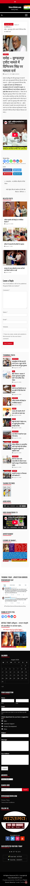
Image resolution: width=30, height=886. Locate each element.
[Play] (5, 506)
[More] (20, 161)
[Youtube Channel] (14, 616)
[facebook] (8, 838)
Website (5, 327)
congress (18, 163)
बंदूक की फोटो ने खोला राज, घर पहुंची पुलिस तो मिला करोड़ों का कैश (19, 423)
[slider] (24, 505)
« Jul (2, 686)
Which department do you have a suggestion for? (14, 718)
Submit (5, 768)
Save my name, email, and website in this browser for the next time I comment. (14, 336)
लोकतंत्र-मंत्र (15, 359)
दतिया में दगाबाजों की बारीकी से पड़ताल (14, 244)
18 (6, 675)
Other (5, 729)
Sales (5, 721)
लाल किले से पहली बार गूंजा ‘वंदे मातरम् (19, 435)
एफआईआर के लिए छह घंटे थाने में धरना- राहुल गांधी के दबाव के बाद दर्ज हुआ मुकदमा (19, 363)
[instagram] (17, 838)
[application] (15, 506)
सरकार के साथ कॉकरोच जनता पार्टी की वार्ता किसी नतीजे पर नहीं (14, 269)
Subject (4, 733)
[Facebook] (4, 161)
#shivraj (13, 163)
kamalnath (23, 163)
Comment (6, 290)
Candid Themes (20, 882)
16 (26, 672)
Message (4, 740)
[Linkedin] (17, 161)
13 (14, 672)
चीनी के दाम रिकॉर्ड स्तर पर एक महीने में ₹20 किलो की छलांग (19, 390)
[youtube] (22, 838)
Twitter (18, 170)
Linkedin (18, 174)
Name (5, 312)
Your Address (5, 753)
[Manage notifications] (26, 882)
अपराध (14, 419)
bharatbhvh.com (15, 7)
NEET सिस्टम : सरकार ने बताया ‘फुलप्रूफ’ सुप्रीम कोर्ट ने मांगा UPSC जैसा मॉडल (18, 377)
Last (17, 703)
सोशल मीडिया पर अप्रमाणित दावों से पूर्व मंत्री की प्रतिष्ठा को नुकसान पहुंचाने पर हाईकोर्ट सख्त (19, 447)
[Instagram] (14, 161)
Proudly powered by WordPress (12, 880)
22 (22, 675)
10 (2, 672)
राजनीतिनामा (6, 54)
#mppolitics (8, 163)
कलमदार (14, 408)
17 (2, 675)
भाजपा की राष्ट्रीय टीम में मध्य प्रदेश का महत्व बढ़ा (18, 412)
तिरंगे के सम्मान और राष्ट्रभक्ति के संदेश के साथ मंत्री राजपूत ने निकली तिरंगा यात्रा (19, 462)
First (2, 703)
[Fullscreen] (25, 527)
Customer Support (9, 724)
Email (5, 319)
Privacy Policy (5, 800)
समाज (14, 385)
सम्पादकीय (14, 471)
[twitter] (12, 838)
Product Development (10, 726)
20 (14, 675)
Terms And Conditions (7, 802)
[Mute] (20, 506)
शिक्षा (13, 371)
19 (10, 675)
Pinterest (8, 174)
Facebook (8, 170)
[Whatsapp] (11, 161)
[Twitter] (7, 161)
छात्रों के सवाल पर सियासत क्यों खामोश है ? (19, 474)
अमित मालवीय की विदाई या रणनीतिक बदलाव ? (13, 221)
